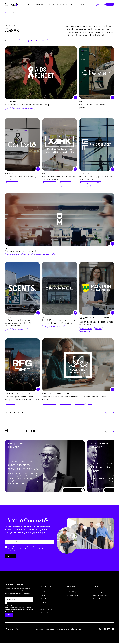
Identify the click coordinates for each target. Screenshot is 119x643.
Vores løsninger (37, 4)
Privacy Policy (14, 550)
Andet (96, 586)
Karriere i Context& (73, 595)
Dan (98, 4)
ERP (8, 108)
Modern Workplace (65, 183)
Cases (59, 4)
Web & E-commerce (12, 183)
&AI (28, 4)
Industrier (49, 4)
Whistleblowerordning (100, 595)
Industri (22, 41)
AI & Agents (108, 111)
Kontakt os (110, 4)
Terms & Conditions (99, 599)
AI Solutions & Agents (49, 186)
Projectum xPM (10, 403)
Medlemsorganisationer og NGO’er (23, 108)
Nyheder (43, 602)
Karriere (73, 4)
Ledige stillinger (72, 592)
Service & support (46, 609)
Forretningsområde (38, 41)
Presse (42, 606)
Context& (7, 13)
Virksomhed (46, 586)
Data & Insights (85, 186)
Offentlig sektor (85, 331)
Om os (82, 4)
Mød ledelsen (44, 599)
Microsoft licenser (46, 613)
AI (90, 403)
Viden (65, 4)
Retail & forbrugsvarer (20, 329)
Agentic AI (98, 111)
